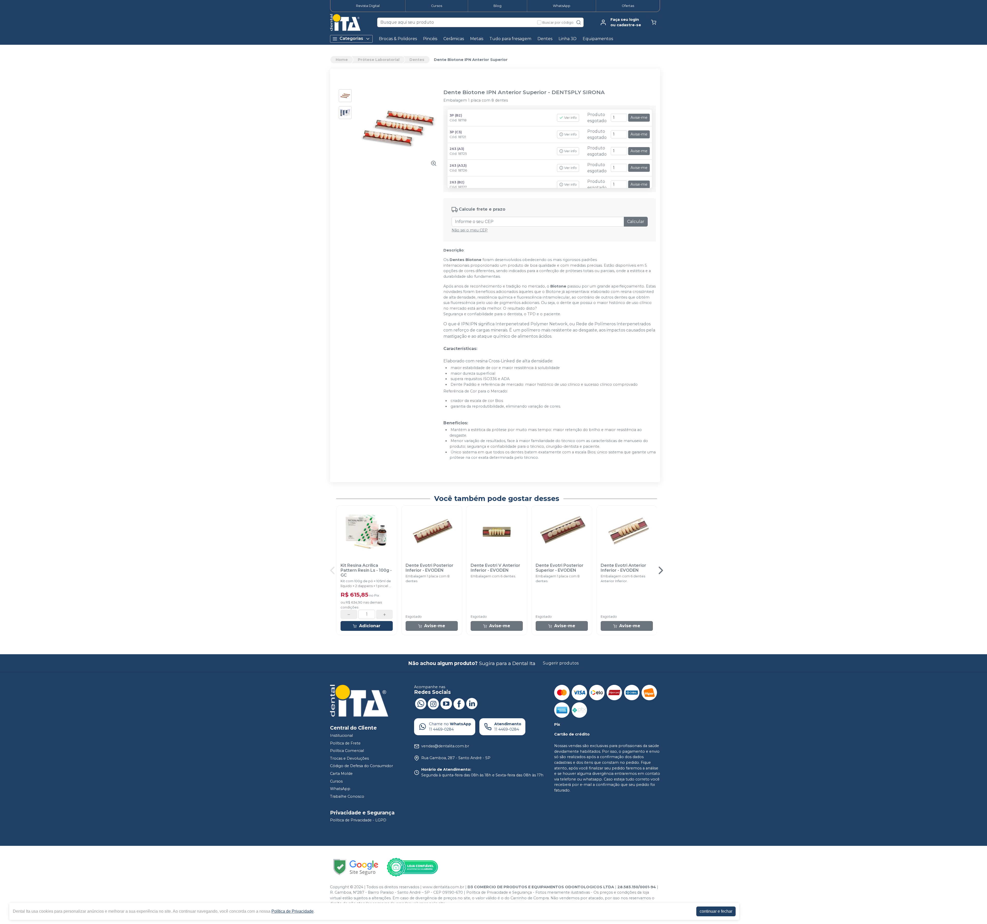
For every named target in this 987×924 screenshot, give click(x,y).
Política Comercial (347, 750)
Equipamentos (598, 38)
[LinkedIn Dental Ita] (471, 703)
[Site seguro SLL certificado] (355, 867)
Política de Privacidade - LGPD (358, 820)
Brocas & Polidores (398, 38)
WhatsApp (561, 6)
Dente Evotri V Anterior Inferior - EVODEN (495, 568)
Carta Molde (341, 773)
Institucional (341, 735)
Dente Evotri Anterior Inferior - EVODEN (623, 568)
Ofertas (628, 6)
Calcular (635, 221)
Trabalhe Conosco (347, 796)
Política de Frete (345, 743)
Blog (497, 6)
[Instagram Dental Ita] (433, 703)
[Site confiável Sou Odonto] (412, 867)
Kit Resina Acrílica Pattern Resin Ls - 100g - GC (366, 570)
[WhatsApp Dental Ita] (420, 703)
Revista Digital (368, 6)
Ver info (570, 118)
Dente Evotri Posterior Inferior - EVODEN (429, 568)
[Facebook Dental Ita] (459, 703)
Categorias (351, 38)
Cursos (436, 6)
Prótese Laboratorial (378, 59)
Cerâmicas (453, 38)
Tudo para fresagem (510, 38)
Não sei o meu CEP (470, 230)
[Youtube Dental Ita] (446, 703)
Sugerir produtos (561, 663)
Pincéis (430, 38)
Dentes (544, 38)
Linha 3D (568, 38)
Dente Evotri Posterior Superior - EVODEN (559, 568)
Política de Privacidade (292, 911)
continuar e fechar (716, 911)
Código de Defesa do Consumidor (361, 766)
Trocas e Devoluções (349, 758)
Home (342, 59)
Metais (476, 38)
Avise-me (638, 117)
